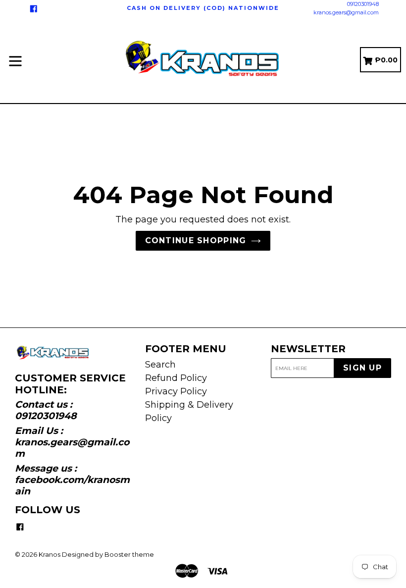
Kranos (49, 554)
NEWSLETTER (308, 349)
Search (160, 364)
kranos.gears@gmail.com (346, 12)
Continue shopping (196, 240)
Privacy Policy (176, 391)
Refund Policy (176, 378)
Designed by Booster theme (108, 554)
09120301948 (363, 3)
